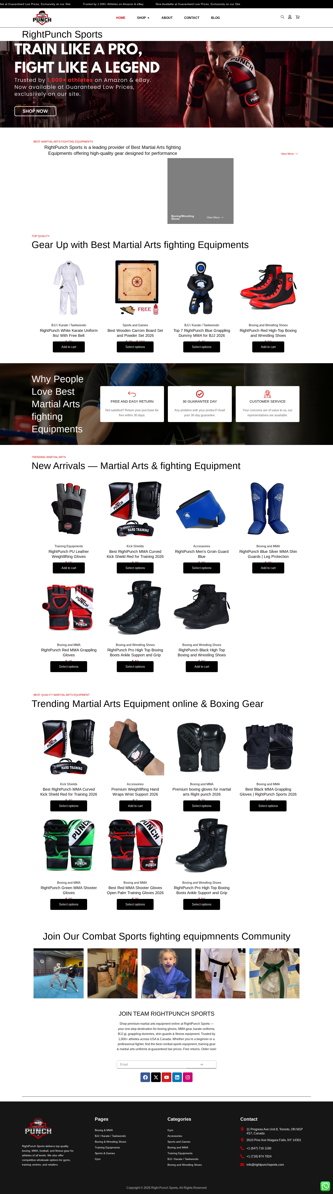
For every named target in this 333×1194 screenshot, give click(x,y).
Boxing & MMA (104, 1130)
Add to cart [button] (68, 347)
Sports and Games (178, 1141)
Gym (98, 1159)
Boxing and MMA (177, 1147)
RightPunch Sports (62, 34)
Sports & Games (105, 1153)
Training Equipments (107, 1147)
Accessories (174, 1135)
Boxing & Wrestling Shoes (110, 1141)
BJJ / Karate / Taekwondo (110, 1135)
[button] (282, 18)
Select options (135, 347)
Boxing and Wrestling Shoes (184, 1164)
